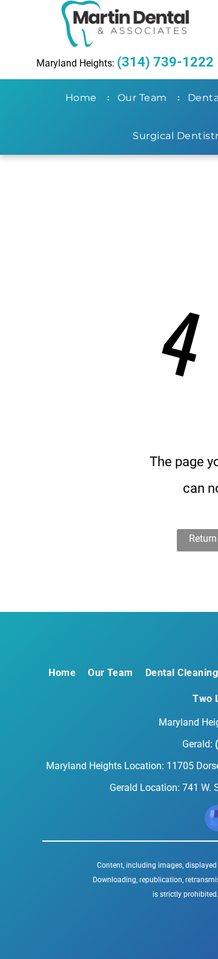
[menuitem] (84, 98)
